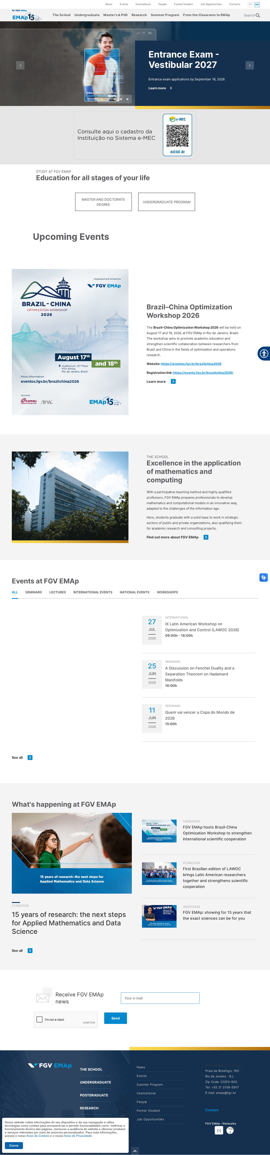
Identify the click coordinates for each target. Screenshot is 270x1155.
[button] (20, 65)
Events (124, 4)
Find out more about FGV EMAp (172, 537)
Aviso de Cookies (37, 1135)
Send (115, 1018)
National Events (135, 592)
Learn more (156, 381)
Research (139, 15)
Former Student (183, 4)
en (257, 4)
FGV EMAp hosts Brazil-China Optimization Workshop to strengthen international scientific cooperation (217, 833)
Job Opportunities (211, 4)
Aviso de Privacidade (78, 1135)
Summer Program (165, 15)
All (15, 592)
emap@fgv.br (226, 1093)
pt (250, 4)
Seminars (33, 592)
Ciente (14, 1145)
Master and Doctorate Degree (103, 202)
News (108, 4)
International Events (92, 592)
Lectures (57, 592)
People (162, 4)
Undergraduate (87, 15)
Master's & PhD (115, 15)
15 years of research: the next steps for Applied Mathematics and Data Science (69, 923)
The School (62, 15)
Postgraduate (94, 1095)
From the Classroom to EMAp (206, 15)
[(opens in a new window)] (26, 14)
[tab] (15, 592)
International (143, 4)
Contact (211, 1110)
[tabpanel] (135, 687)
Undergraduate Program (166, 202)
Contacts (234, 4)
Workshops (167, 592)
